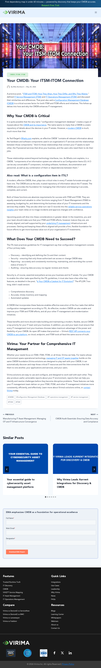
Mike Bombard (18, 87)
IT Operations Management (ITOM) (61, 97)
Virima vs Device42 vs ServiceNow (16, 611)
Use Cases (55, 585)
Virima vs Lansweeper (11, 618)
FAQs (53, 599)
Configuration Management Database (30, 397)
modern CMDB (74, 128)
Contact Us (55, 628)
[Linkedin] (70, 653)
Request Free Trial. (50, 5)
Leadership (55, 589)
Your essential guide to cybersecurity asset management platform (21, 483)
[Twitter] (62, 653)
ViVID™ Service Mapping (13, 592)
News (53, 596)
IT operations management (58, 397)
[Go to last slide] (7, 469)
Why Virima (55, 592)
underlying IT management (58, 223)
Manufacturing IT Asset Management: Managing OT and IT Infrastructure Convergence (24, 418)
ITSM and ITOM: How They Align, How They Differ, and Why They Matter (55, 94)
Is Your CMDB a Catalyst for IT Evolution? (55, 282)
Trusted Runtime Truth (11, 582)
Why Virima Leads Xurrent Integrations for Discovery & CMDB (74, 483)
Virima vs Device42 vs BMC (13, 614)
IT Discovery (7, 585)
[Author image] (8, 87)
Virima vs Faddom (10, 621)
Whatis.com (26, 139)
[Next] (94, 469)
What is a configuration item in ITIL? (44, 175)
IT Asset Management (11, 596)
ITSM (23, 74)
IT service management (79, 397)
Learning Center (57, 614)
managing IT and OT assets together (62, 358)
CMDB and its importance (34, 125)
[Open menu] (95, 12)
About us (54, 625)
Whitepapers (56, 618)
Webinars (54, 621)
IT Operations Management (14, 599)
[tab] (45, 497)
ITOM (18, 74)
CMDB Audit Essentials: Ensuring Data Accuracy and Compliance (77, 418)
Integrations (55, 582)
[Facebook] (54, 653)
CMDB (12, 74)
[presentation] (25, 459)
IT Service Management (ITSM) (27, 97)
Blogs (53, 611)
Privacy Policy (68, 664)
